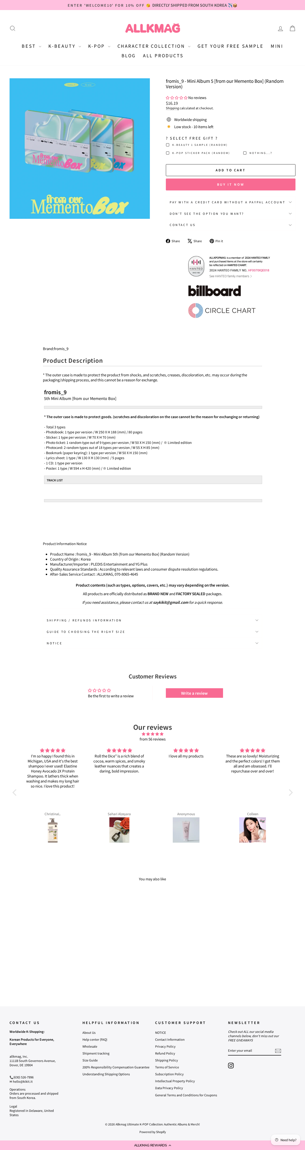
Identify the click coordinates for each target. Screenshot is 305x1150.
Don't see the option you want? (207, 213)
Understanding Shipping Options (106, 1074)
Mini (277, 46)
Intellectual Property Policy (175, 1081)
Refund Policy (165, 1053)
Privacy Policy (165, 1046)
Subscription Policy (169, 1074)
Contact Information (170, 1039)
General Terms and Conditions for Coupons (186, 1095)
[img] (152, 733)
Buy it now (230, 184)
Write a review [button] (194, 693)
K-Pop (97, 46)
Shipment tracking (95, 1053)
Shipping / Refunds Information (84, 620)
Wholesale (89, 1046)
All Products (163, 55)
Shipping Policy (166, 1060)
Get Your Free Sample (231, 46)
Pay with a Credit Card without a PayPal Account (227, 202)
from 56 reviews (153, 738)
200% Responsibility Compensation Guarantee (115, 1067)
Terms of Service (167, 1067)
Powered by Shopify (152, 1132)
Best (30, 46)
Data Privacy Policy (169, 1088)
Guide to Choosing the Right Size (86, 632)
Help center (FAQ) (94, 1039)
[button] (152, 1145)
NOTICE (160, 1032)
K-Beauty (62, 46)
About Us (89, 1032)
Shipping (172, 108)
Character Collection (152, 46)
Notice (54, 643)
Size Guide (90, 1060)
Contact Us (183, 225)
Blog (129, 55)
